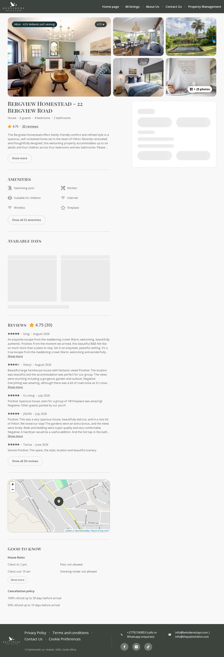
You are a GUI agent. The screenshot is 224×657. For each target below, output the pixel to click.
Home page (110, 6)
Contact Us (174, 6)
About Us (152, 6)
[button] (63, 510)
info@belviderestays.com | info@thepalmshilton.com (192, 635)
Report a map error (100, 530)
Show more (15, 356)
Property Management (204, 6)
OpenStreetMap (82, 530)
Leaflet (68, 530)
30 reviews (30, 126)
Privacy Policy (35, 633)
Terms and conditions (70, 633)
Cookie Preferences (65, 639)
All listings (132, 6)
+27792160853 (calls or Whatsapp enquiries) (142, 635)
